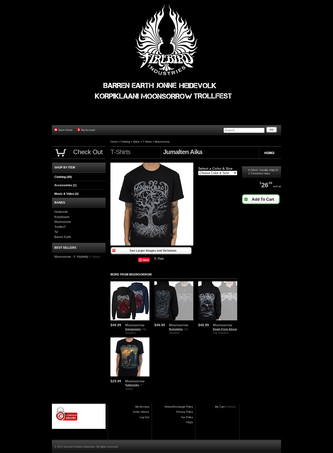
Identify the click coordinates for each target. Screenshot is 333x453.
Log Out (144, 417)
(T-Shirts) (94, 256)
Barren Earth (62, 237)
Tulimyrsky (132, 385)
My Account (88, 129)
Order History (141, 411)
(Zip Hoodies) (221, 332)
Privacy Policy (184, 411)
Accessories (65, 185)
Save (146, 260)
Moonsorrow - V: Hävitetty (71, 256)
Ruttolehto (176, 329)
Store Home (65, 129)
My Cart (220, 406)
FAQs (189, 422)
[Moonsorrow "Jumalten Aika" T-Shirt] (151, 244)
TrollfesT (60, 227)
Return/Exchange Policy (179, 406)
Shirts (136, 141)
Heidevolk (61, 212)
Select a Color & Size (215, 168)
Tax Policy (187, 417)
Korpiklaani (61, 217)
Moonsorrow (162, 141)
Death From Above (225, 329)
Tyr (56, 232)
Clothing (125, 141)
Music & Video (66, 194)
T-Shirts (147, 141)
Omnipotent (133, 329)
